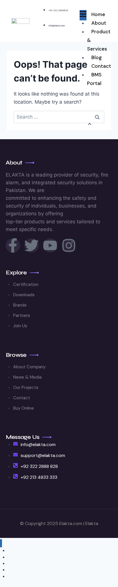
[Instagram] (69, 245)
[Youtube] (50, 245)
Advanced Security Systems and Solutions (47, 563)
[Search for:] (59, 117)
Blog (96, 57)
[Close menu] (1, 543)
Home (98, 14)
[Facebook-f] (13, 245)
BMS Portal (94, 78)
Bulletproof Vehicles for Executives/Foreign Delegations (58, 576)
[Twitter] (31, 245)
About (98, 23)
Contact (101, 66)
